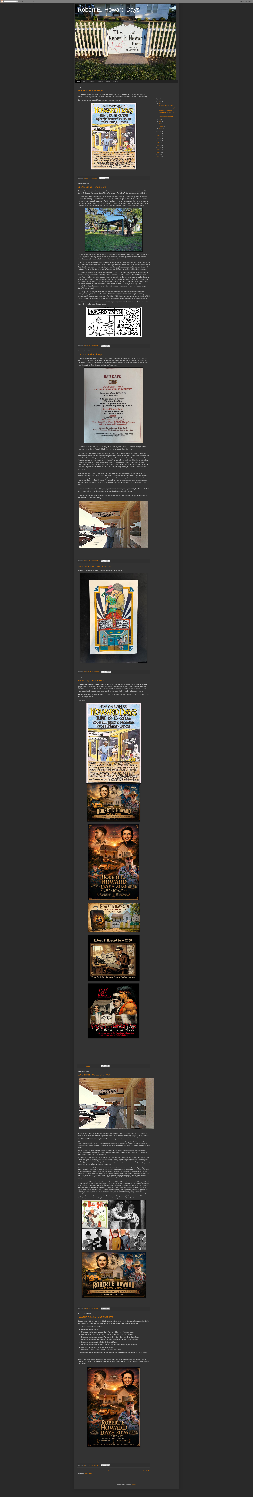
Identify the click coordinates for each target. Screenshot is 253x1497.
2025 (158, 131)
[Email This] (100, 178)
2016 (158, 152)
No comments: (95, 345)
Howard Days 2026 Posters (91, 680)
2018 (158, 147)
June (160, 103)
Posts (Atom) (88, 1473)
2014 (158, 157)
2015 (158, 154)
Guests (100, 81)
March (160, 123)
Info (84, 81)
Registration (91, 81)
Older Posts (146, 1471)
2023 (158, 136)
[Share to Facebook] (106, 178)
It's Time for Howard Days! (90, 90)
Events (108, 81)
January (161, 128)
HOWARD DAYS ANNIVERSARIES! (95, 1317)
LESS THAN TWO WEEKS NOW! (94, 1075)
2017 (158, 150)
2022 (158, 138)
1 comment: (94, 178)
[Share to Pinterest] (108, 178)
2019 (158, 145)
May (160, 119)
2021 (158, 140)
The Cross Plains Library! (90, 354)
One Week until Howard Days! (92, 187)
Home (78, 81)
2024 (158, 133)
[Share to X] (104, 178)
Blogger (134, 1484)
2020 (158, 143)
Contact (115, 81)
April (160, 121)
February (161, 126)
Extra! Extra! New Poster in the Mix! (95, 566)
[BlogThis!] (102, 178)
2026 (158, 101)
